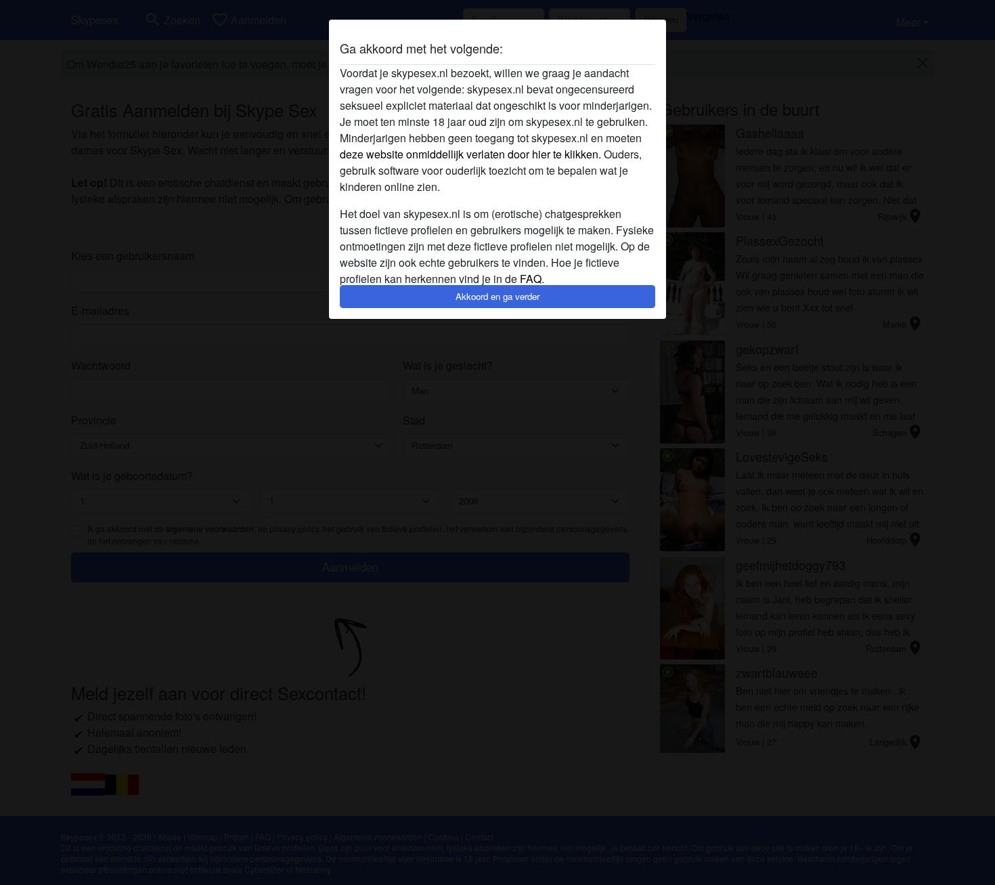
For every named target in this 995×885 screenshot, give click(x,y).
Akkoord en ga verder (497, 296)
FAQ (530, 278)
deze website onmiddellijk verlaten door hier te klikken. (470, 154)
